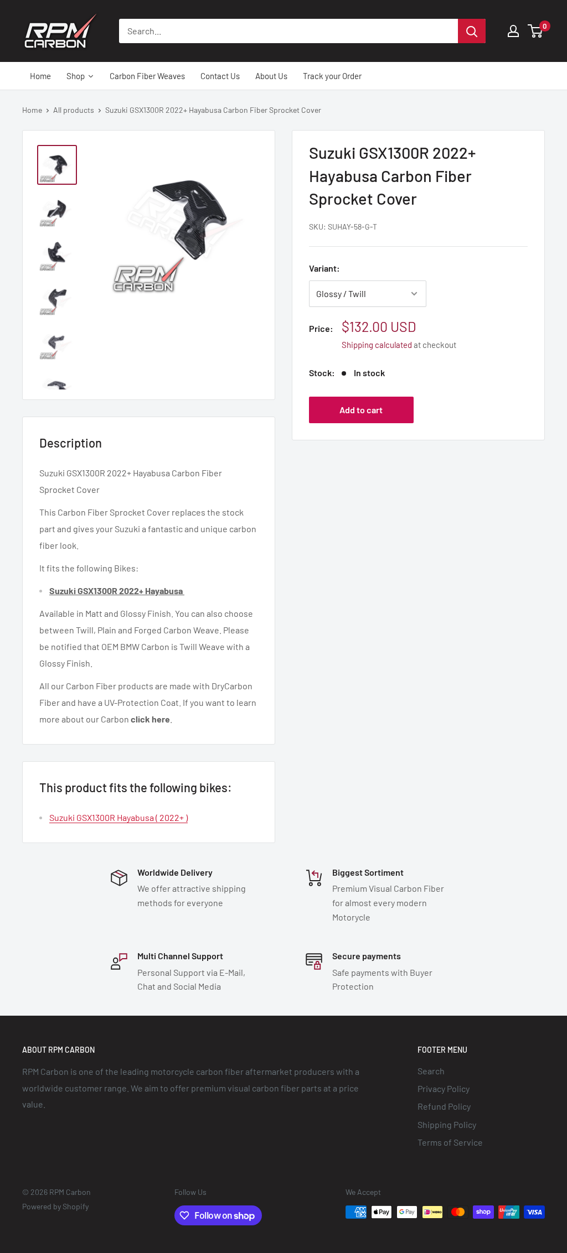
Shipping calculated (377, 345)
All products (73, 110)
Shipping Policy (446, 1124)
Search (431, 1070)
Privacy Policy (443, 1088)
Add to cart (361, 409)
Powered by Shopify (55, 1206)
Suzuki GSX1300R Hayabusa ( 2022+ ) (118, 817)
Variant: (324, 268)
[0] (536, 31)
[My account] (513, 31)
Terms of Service (450, 1142)
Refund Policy (444, 1106)
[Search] (472, 31)
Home (32, 110)
